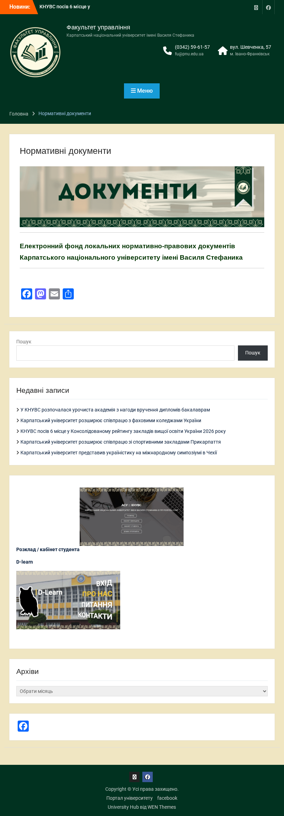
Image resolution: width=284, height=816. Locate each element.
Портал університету (129, 798)
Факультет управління (98, 27)
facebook (167, 798)
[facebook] (268, 7)
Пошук (24, 341)
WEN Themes (162, 807)
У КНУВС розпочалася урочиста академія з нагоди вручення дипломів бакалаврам (115, 409)
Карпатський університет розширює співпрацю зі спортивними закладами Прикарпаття (120, 442)
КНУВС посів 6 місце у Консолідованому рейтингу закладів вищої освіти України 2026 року (123, 431)
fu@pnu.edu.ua (189, 54)
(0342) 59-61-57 (192, 47)
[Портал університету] (256, 7)
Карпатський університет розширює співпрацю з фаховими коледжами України (110, 420)
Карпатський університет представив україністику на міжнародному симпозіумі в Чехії (118, 452)
